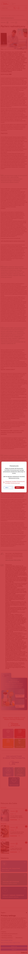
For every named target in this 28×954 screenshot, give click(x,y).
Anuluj (6, 487)
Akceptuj (18, 487)
